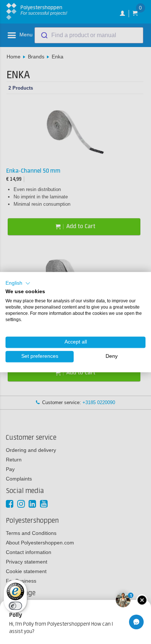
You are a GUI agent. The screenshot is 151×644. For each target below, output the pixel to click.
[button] (17, 283)
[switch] (15, 606)
